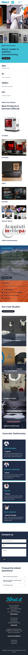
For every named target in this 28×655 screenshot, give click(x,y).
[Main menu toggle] (12, 2)
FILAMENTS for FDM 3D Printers (14, 629)
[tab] (14, 576)
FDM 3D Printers (14, 618)
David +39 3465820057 (14, 605)
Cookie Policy (14, 643)
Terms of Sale (14, 641)
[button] (21, 2)
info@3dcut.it (14, 610)
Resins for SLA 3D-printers (14, 632)
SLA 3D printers (14, 619)
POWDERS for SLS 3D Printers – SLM (14, 630)
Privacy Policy (14, 640)
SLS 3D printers (14, 621)
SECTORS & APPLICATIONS (14, 622)
